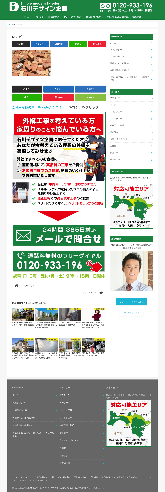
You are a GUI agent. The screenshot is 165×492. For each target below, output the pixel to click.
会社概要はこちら (131, 312)
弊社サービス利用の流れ (72, 17)
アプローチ (115, 98)
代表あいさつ (38, 17)
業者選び (114, 132)
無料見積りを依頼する (94, 17)
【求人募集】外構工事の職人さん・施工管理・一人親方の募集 (113, 477)
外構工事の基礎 (117, 125)
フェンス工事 (116, 112)
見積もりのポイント (119, 139)
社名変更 (22, 480)
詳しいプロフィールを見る (131, 302)
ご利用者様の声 (53, 17)
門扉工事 (114, 153)
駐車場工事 (115, 159)
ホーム (26, 17)
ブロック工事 (116, 119)
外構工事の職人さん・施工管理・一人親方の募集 (124, 17)
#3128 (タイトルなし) (38, 480)
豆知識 (113, 146)
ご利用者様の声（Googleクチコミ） (38, 107)
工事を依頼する (80, 477)
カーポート (115, 105)
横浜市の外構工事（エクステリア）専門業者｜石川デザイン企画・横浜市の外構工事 (56, 488)
